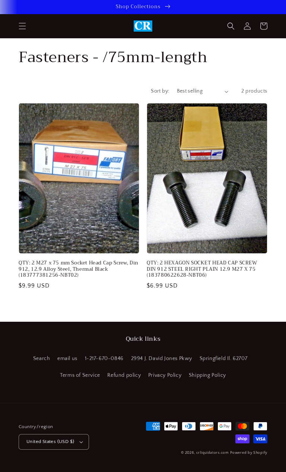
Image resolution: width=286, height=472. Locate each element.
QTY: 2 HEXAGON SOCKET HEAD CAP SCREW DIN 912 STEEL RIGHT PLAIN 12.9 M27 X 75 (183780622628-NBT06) (202, 269)
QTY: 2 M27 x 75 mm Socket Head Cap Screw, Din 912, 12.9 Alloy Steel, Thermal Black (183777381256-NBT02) (79, 269)
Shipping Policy (207, 375)
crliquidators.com (212, 453)
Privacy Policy (164, 375)
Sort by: (160, 91)
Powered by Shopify (248, 453)
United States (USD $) (50, 441)
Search (41, 359)
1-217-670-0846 (104, 359)
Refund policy (124, 375)
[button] (22, 26)
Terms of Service (80, 375)
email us (67, 359)
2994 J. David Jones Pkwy (161, 359)
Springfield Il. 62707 (224, 359)
